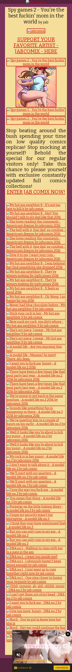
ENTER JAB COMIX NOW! (36, 192)
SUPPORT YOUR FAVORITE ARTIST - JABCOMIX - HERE (36, 45)
